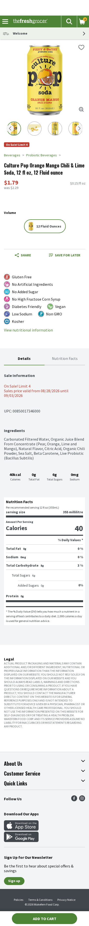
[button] (69, 21)
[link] (65, 255)
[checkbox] (81, 47)
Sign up (14, 881)
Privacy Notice (66, 900)
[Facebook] (74, 799)
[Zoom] (81, 109)
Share (26, 255)
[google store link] (21, 840)
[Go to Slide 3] (55, 129)
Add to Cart (44, 918)
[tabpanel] (44, 495)
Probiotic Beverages (41, 155)
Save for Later (67, 255)
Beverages (12, 155)
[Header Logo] (29, 21)
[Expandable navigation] (5, 21)
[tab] (24, 358)
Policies (18, 900)
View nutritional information (28, 330)
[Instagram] (82, 799)
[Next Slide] (79, 128)
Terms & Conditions (40, 900)
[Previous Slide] (10, 128)
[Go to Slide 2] (34, 129)
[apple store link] (21, 829)
